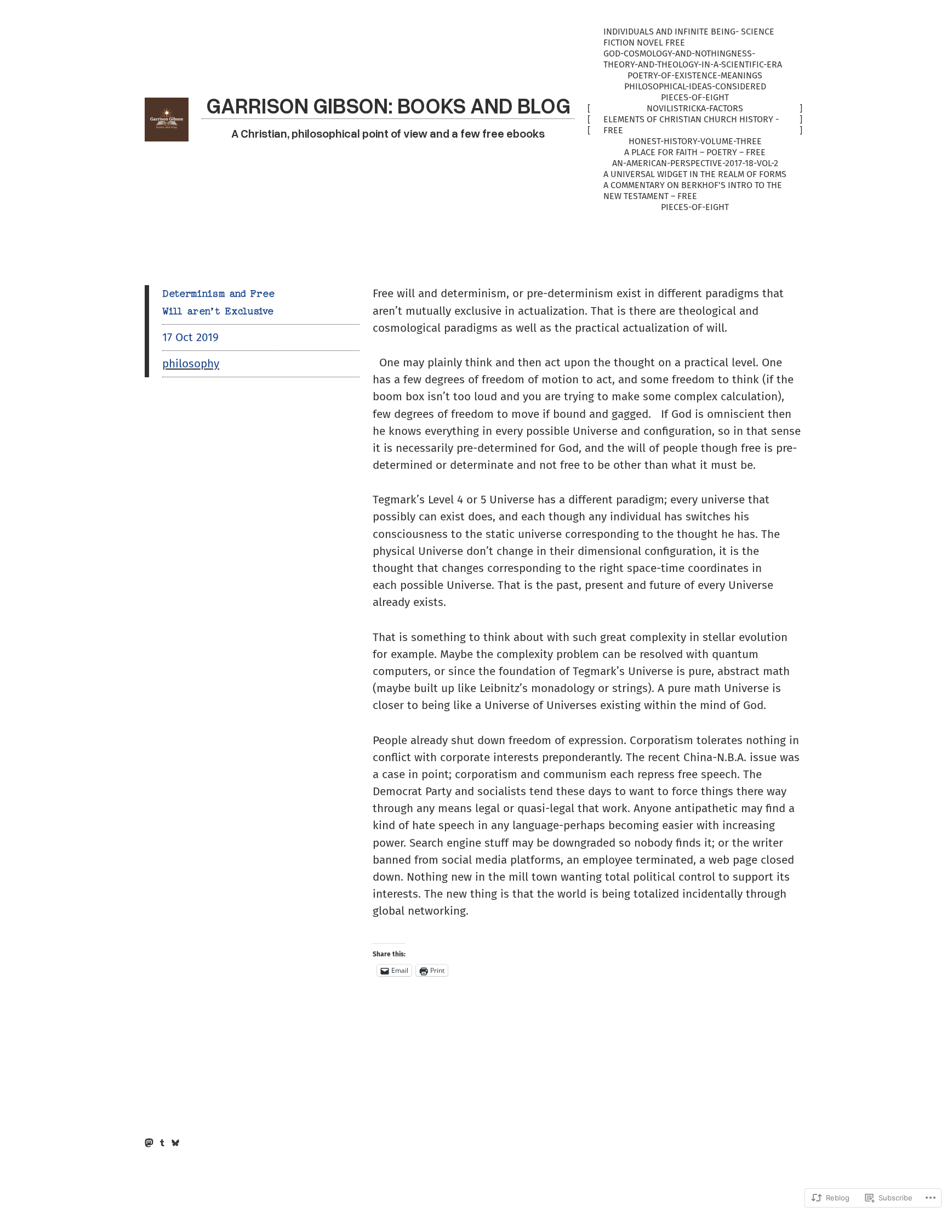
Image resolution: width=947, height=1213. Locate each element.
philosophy (190, 364)
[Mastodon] (149, 1142)
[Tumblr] (162, 1142)
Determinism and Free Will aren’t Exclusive (218, 302)
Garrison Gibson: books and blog (388, 105)
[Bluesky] (175, 1142)
